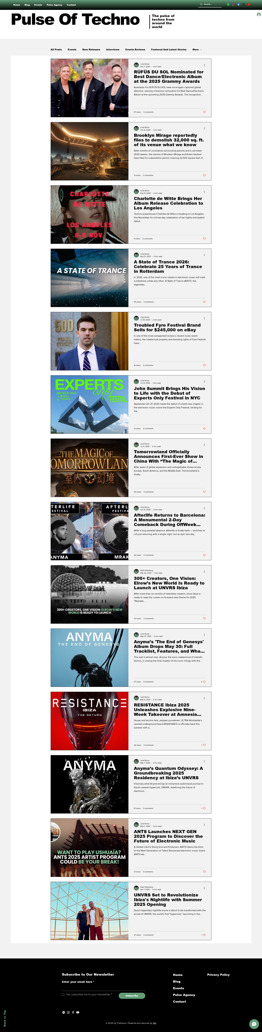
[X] (243, 4)
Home (178, 975)
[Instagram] (233, 4)
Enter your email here (78, 981)
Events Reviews (135, 49)
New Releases (91, 49)
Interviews (112, 49)
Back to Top (4, 1018)
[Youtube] (248, 4)
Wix (154, 1023)
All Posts (56, 49)
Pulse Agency (184, 995)
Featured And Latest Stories (168, 49)
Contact (179, 1001)
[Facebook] (238, 4)
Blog (176, 981)
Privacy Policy (219, 974)
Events (72, 49)
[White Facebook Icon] (73, 1012)
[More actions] (205, 65)
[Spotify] (228, 4)
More (196, 49)
